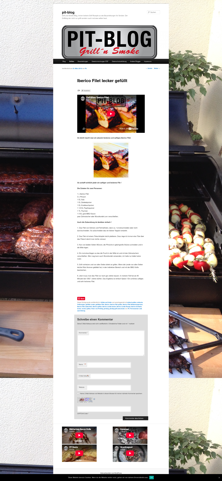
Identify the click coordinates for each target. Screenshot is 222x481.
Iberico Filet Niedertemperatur (133, 304)
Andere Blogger (135, 61)
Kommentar (83, 333)
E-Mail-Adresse (84, 376)
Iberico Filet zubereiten (84, 306)
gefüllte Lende (90, 304)
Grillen (71, 61)
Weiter (157, 68)
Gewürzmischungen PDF (100, 61)
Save (82, 298)
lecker (79, 309)
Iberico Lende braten (109, 306)
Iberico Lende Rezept (124, 306)
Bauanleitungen (83, 61)
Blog (64, 61)
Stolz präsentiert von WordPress (111, 473)
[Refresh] (94, 398)
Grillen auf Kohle (106, 302)
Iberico (107, 304)
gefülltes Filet (100, 304)
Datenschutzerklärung (119, 61)
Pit (86, 68)
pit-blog (68, 12)
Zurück (149, 68)
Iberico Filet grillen (116, 304)
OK (151, 477)
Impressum (148, 61)
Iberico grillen (97, 306)
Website (81, 387)
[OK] (219, 477)
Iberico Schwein (136, 306)
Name (82, 364)
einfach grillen (131, 302)
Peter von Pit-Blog (97, 309)
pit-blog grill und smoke (117, 309)
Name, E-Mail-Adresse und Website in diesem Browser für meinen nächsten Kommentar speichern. (111, 393)
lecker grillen (86, 309)
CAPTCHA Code (82, 413)
